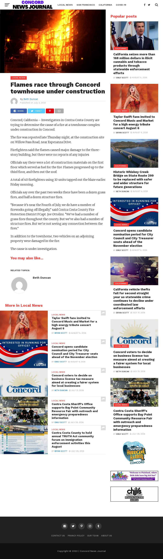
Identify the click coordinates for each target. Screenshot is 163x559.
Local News (65, 5)
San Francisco (86, 5)
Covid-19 (121, 5)
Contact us (58, 535)
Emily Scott (61, 362)
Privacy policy (76, 535)
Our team (92, 535)
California (105, 5)
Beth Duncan (31, 99)
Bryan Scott (61, 333)
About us (106, 535)
